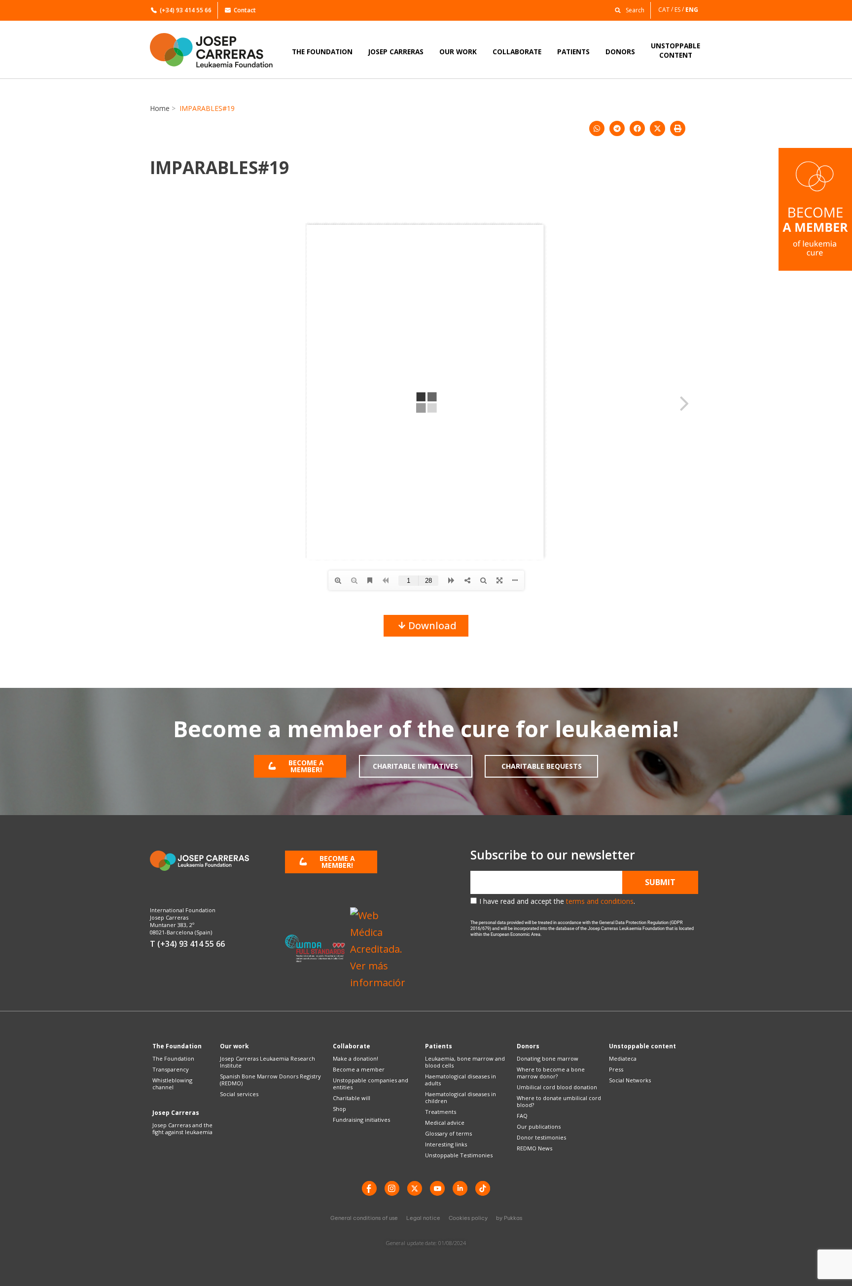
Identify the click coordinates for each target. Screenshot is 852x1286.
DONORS (620, 51)
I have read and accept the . (557, 901)
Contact (245, 10)
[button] (627, 9)
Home (160, 108)
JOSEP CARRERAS (396, 51)
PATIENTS (573, 51)
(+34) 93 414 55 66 (186, 10)
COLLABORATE (517, 51)
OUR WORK (458, 51)
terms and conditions (600, 901)
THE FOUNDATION (322, 51)
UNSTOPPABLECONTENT (675, 50)
